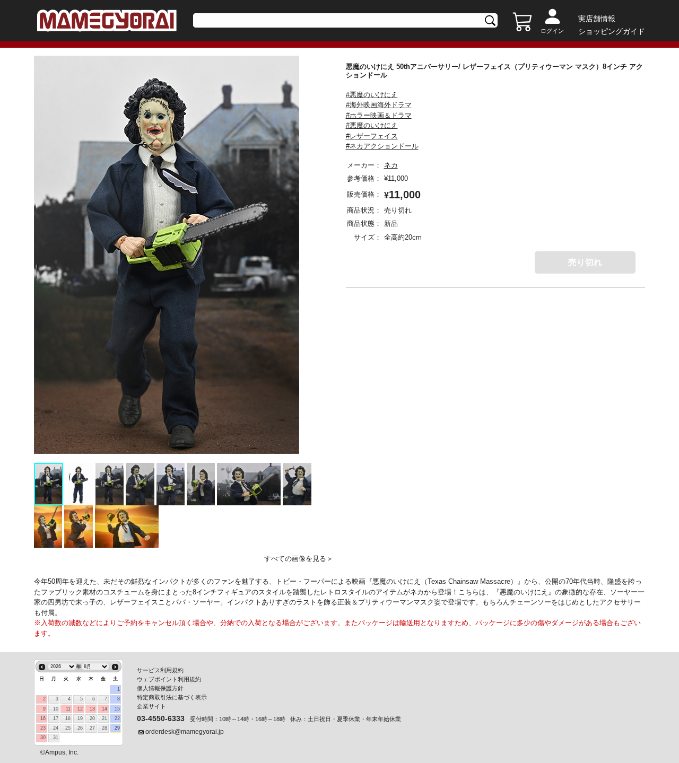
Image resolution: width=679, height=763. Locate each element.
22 (117, 718)
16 (43, 718)
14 (104, 709)
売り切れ (585, 262)
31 (55, 737)
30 (43, 737)
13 (92, 709)
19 (80, 718)
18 (68, 718)
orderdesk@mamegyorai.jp (184, 731)
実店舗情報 (596, 18)
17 (55, 718)
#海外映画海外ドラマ (379, 105)
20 (92, 718)
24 (55, 728)
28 (104, 728)
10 (55, 709)
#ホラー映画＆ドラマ (379, 115)
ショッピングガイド (611, 31)
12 (80, 709)
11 (68, 709)
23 (43, 728)
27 (92, 728)
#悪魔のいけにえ (372, 95)
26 (80, 728)
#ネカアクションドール (382, 146)
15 (117, 709)
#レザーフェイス (372, 136)
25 (68, 728)
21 (104, 718)
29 (117, 728)
